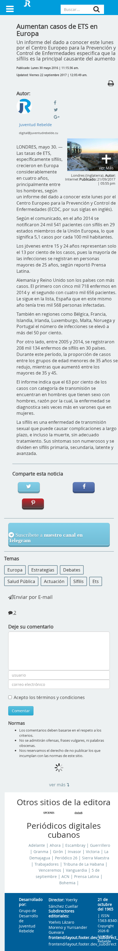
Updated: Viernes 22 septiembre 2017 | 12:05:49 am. (51, 75)
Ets (95, 581)
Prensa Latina (86, 876)
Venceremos (50, 870)
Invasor (74, 851)
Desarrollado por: (29, 902)
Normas (16, 723)
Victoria (93, 851)
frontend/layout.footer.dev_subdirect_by (69, 937)
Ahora (55, 845)
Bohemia (67, 882)
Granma (40, 851)
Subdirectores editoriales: (61, 913)
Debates (71, 570)
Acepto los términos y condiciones (49, 697)
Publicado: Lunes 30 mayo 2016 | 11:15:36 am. (47, 68)
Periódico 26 (66, 858)
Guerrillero (100, 845)
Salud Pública (21, 581)
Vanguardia (76, 870)
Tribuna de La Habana (83, 864)
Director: (56, 900)
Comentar (21, 710)
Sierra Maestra (95, 858)
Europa (15, 570)
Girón (58, 851)
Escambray (75, 845)
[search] (96, 9)
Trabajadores (47, 864)
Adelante (37, 845)
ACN (65, 876)
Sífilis (78, 581)
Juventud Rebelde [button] (35, 124)
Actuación (54, 581)
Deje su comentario (31, 626)
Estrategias (42, 570)
